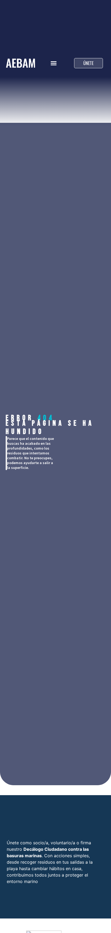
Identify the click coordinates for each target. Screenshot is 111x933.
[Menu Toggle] (53, 63)
